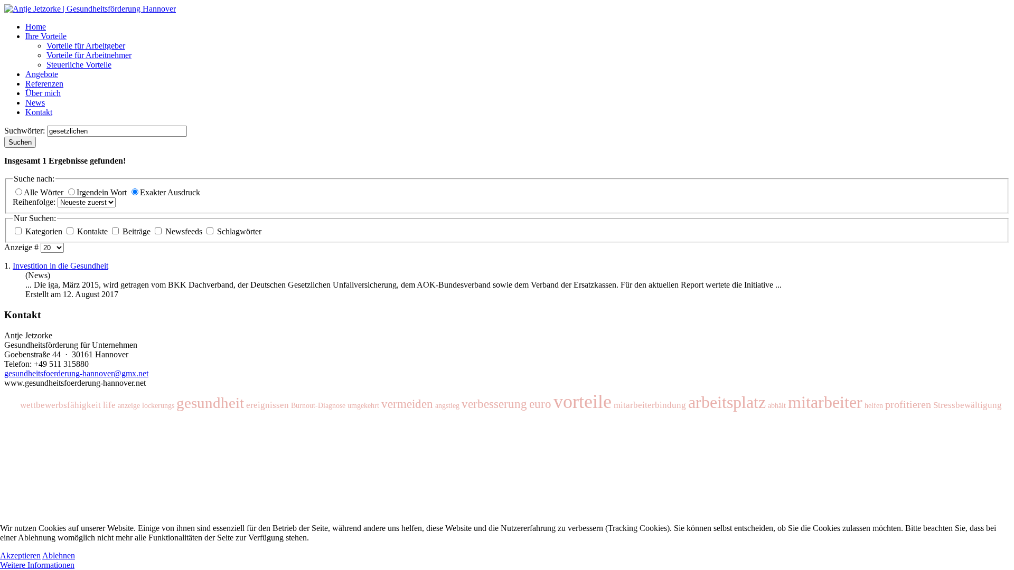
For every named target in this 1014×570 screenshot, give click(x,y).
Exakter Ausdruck (170, 192)
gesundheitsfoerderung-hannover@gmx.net (76, 373)
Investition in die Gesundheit (60, 265)
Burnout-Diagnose (318, 405)
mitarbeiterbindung (650, 405)
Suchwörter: (25, 130)
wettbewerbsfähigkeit (60, 405)
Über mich (43, 93)
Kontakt (38, 112)
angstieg (447, 405)
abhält (777, 405)
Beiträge (136, 231)
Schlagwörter (238, 231)
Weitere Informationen (37, 564)
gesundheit (210, 402)
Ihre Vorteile (46, 36)
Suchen (20, 142)
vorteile (582, 401)
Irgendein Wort (103, 192)
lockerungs (158, 405)
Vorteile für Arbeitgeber (85, 45)
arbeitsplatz (727, 402)
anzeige (129, 405)
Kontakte (92, 231)
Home (35, 26)
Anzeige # (22, 247)
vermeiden (407, 404)
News (35, 102)
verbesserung (494, 404)
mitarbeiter (825, 402)
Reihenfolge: (35, 201)
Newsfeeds (183, 231)
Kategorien (43, 231)
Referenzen (44, 83)
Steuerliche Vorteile (78, 64)
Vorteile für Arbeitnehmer (89, 55)
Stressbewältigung (967, 405)
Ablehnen (58, 555)
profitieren (908, 404)
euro (540, 404)
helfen (874, 405)
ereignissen (267, 405)
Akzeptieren (20, 555)
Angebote (41, 74)
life (109, 405)
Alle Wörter (44, 192)
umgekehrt (363, 405)
